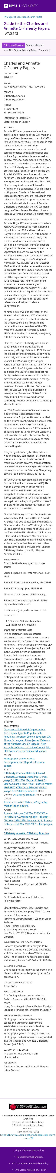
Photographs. (11, 758)
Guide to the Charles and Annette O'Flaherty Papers (27, 28)
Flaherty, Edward (35, 773)
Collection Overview (14, 45)
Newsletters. (27, 758)
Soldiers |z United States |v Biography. (25, 802)
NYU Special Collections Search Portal (23, 16)
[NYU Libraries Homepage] (28, 6)
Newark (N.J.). (34, 820)
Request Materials (35, 45)
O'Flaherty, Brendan (24, 794)
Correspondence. (13, 762)
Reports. (29, 762)
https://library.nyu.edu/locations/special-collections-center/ (28, 1137)
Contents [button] (43, 50)
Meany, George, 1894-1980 (18, 783)
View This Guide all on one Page (20, 50)
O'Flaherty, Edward (27, 787)
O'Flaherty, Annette (14, 776)
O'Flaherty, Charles (14, 773)
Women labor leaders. (16, 805)
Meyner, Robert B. (36, 780)
